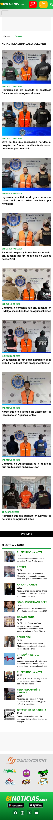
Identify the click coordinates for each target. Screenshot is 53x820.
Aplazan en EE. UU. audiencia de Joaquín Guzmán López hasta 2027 (32, 609)
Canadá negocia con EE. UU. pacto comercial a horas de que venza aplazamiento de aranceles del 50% (32, 663)
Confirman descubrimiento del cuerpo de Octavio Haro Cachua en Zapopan (32, 719)
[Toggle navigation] (5, 12)
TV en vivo (32, 6)
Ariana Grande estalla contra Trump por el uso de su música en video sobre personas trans (32, 593)
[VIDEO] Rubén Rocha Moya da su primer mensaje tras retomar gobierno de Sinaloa (32, 681)
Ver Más (26, 534)
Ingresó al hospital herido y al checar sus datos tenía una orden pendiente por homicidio (26, 200)
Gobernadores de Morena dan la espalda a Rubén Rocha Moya (30, 559)
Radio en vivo (43, 6)
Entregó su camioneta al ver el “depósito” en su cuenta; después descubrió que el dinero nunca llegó (32, 576)
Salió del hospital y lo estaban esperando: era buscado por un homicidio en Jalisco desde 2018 (26, 255)
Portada (7, 36)
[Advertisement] (26, 20)
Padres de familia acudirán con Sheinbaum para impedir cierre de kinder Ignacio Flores (31, 646)
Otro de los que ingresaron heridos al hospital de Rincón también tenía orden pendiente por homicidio (26, 145)
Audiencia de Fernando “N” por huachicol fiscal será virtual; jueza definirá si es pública (31, 701)
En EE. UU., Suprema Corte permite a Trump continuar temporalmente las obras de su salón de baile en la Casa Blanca (31, 627)
